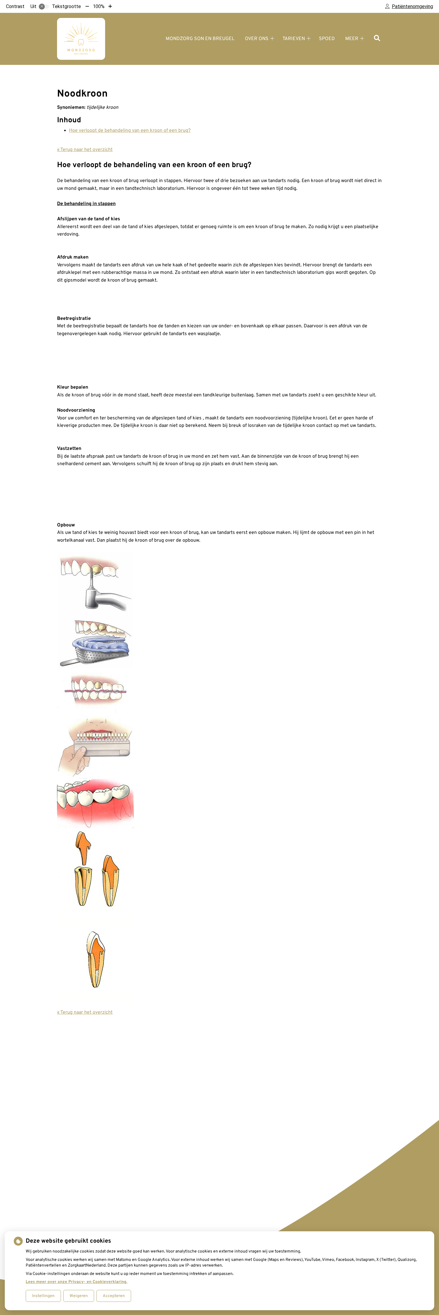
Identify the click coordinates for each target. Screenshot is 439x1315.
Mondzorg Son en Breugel (200, 39)
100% (99, 6)
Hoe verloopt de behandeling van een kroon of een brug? (130, 131)
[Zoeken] (377, 39)
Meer (351, 39)
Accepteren (114, 1296)
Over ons (256, 39)
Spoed (327, 39)
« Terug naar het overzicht (85, 150)
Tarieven (294, 39)
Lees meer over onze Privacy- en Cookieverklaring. (76, 1282)
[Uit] (44, 6)
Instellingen (43, 1296)
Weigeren (79, 1296)
